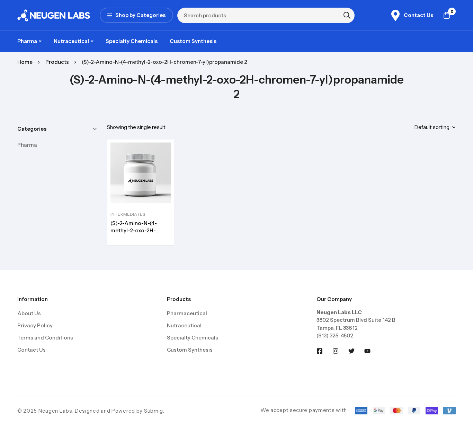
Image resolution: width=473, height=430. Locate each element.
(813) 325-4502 (334, 335)
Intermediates (127, 214)
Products (57, 62)
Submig (153, 410)
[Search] (347, 15)
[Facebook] (319, 351)
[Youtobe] (367, 351)
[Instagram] (335, 351)
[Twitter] (351, 351)
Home (25, 62)
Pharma (27, 144)
